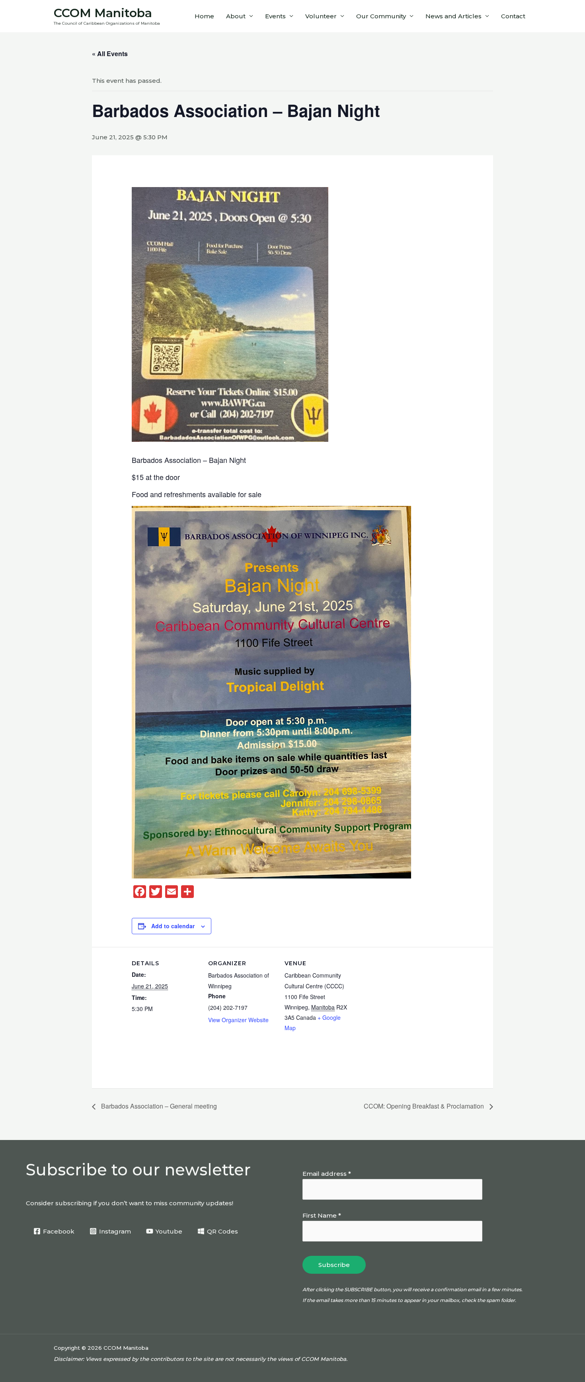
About (236, 16)
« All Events (110, 53)
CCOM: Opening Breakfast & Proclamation (425, 1106)
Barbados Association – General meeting (158, 1106)
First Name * (321, 1215)
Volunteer (321, 16)
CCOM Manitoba (103, 13)
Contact (513, 16)
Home (204, 16)
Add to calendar (173, 926)
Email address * (326, 1173)
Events (275, 16)
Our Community (381, 16)
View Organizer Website (238, 1020)
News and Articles (453, 16)
